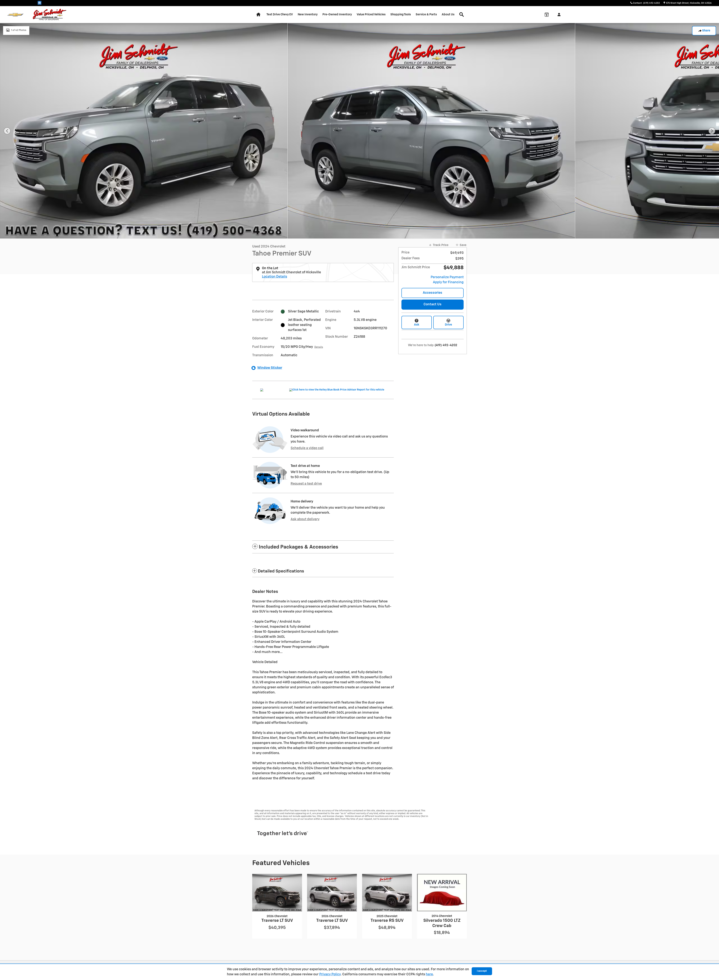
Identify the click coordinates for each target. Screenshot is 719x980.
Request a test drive (306, 483)
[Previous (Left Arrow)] (7, 131)
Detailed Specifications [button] (281, 571)
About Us (448, 14)
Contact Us (433, 304)
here (429, 974)
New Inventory (308, 14)
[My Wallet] (546, 15)
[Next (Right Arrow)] (712, 131)
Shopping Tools (400, 14)
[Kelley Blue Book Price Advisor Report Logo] (337, 389)
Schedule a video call (307, 448)
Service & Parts (426, 14)
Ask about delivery (305, 519)
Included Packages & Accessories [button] (298, 547)
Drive (448, 324)
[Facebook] (39, 3)
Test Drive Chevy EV (279, 14)
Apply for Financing (448, 282)
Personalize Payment (447, 277)
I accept (482, 971)
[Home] (15, 15)
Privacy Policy (330, 974)
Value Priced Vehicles (371, 14)
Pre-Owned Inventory (337, 14)
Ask (416, 324)
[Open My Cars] (558, 14)
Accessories (432, 292)
